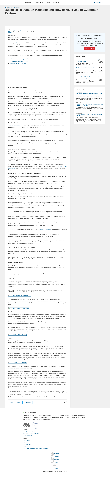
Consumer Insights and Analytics (31, 433)
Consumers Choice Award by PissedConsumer (35, 448)
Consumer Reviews (98, 2)
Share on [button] (28, 402)
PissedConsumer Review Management (33, 431)
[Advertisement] (55, 20)
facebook (56, 453)
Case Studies (26, 440)
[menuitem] (28, 3)
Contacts (56, 2)
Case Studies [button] (39, 2)
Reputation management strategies (19, 61)
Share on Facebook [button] (15, 402)
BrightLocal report (21, 43)
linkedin (56, 459)
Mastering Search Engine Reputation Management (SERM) (85, 77)
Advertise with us (27, 435)
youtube (56, 456)
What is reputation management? (19, 59)
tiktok (56, 468)
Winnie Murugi (17, 30)
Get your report (89, 48)
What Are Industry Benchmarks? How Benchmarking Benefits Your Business (86, 68)
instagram (56, 462)
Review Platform (27, 444)
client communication (45, 229)
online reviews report (15, 125)
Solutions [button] (28, 2)
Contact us (25, 446)
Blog (48, 2)
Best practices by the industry (18, 63)
